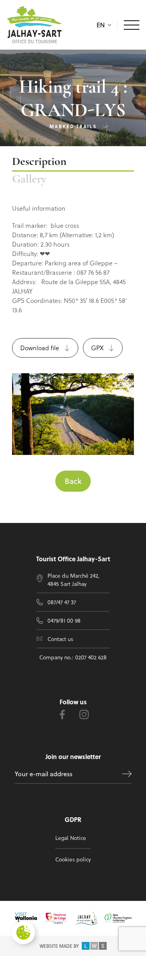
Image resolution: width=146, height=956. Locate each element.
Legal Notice (70, 838)
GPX (97, 347)
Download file (39, 347)
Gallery (29, 180)
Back (73, 481)
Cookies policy (73, 859)
